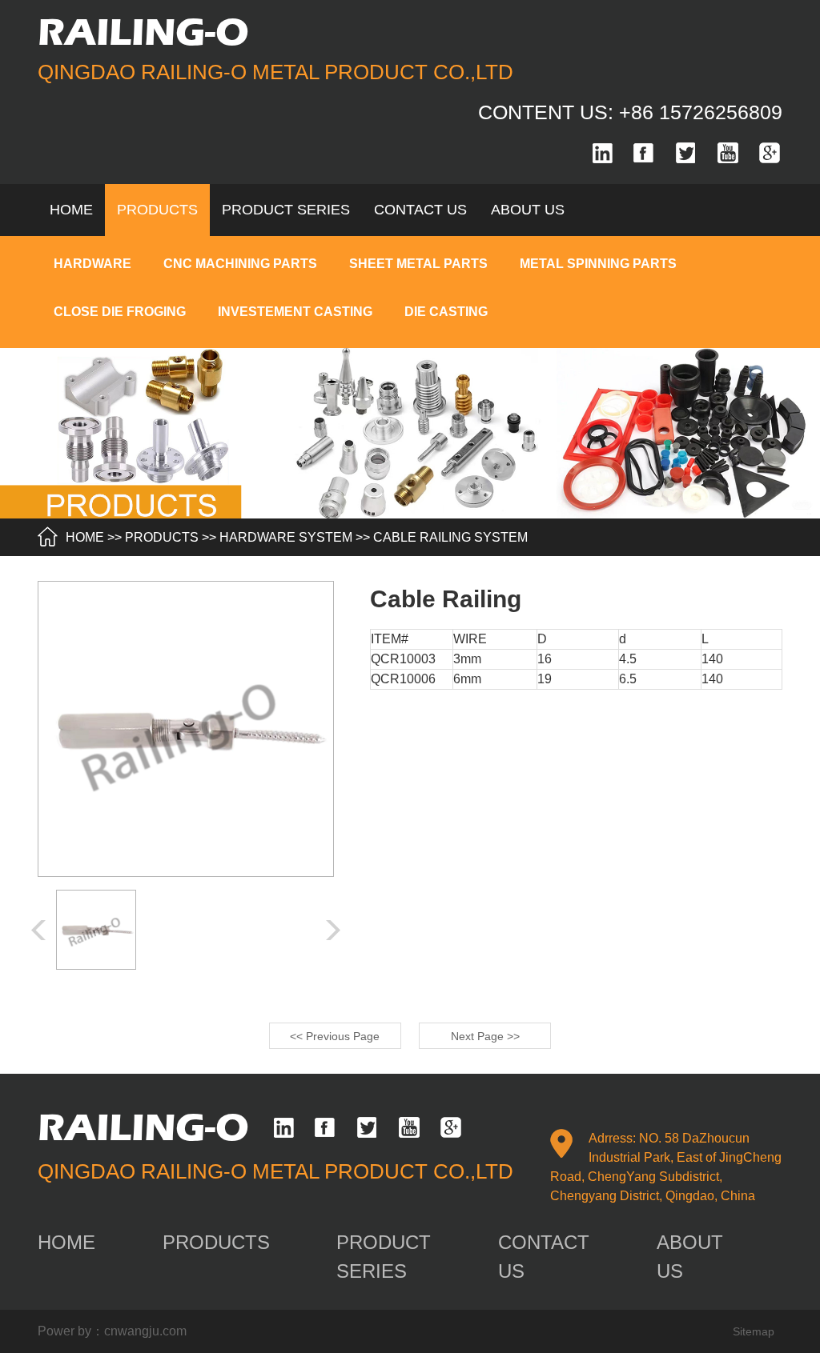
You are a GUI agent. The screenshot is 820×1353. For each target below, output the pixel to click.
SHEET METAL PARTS (418, 263)
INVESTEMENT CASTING (295, 311)
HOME (85, 537)
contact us (420, 210)
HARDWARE (92, 263)
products (157, 210)
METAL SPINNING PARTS (598, 263)
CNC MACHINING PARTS (240, 263)
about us (528, 210)
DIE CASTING (446, 311)
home (66, 1242)
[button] (333, 930)
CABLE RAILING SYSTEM (450, 537)
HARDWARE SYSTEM (285, 537)
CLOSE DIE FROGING (120, 311)
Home (71, 210)
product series (286, 210)
